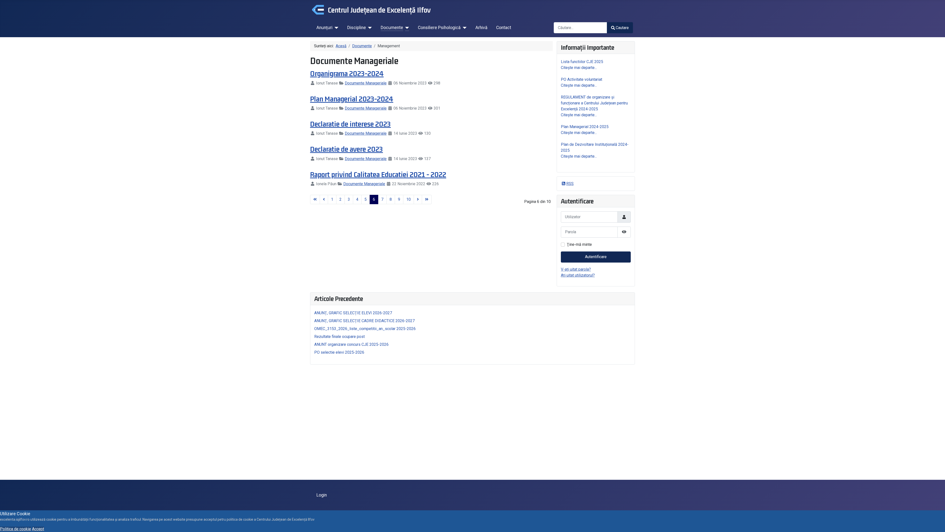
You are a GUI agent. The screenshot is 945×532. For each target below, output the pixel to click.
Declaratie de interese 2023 (350, 124)
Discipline (356, 27)
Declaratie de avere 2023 (346, 149)
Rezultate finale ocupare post (339, 336)
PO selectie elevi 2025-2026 (339, 352)
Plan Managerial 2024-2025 (585, 126)
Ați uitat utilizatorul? (578, 275)
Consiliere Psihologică (439, 27)
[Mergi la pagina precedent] (324, 199)
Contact (503, 27)
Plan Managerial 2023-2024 (351, 99)
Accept (38, 529)
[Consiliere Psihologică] (464, 27)
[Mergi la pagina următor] (418, 199)
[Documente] (406, 27)
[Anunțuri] (335, 27)
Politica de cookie (15, 529)
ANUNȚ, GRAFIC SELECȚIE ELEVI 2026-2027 (353, 313)
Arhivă (481, 27)
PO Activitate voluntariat (581, 79)
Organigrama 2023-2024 (347, 73)
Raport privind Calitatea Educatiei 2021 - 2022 (378, 174)
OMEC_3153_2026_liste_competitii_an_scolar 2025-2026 (365, 328)
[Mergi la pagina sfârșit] (427, 199)
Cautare (622, 27)
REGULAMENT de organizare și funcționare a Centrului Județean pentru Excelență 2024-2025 (594, 103)
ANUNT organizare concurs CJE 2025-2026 (351, 344)
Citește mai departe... (579, 67)
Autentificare (596, 256)
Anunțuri (324, 27)
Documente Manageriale (366, 83)
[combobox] (580, 27)
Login (321, 495)
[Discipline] (369, 27)
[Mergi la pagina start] (315, 199)
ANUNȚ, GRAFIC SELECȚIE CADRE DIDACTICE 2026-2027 (364, 320)
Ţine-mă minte (579, 244)
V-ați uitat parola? (576, 269)
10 (408, 199)
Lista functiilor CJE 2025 (582, 61)
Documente (392, 27)
